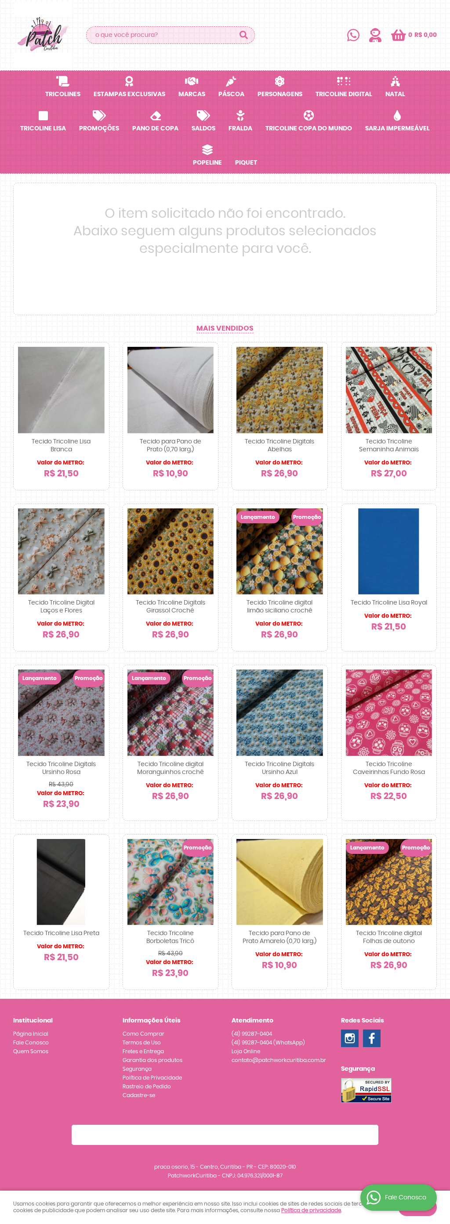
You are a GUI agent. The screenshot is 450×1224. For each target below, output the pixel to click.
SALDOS (203, 129)
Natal (395, 94)
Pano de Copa (155, 129)
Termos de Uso (142, 1042)
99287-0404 (252, 1034)
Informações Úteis (152, 1021)
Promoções (99, 129)
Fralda (240, 129)
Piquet (246, 163)
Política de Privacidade (152, 1077)
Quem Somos (30, 1051)
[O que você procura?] (244, 35)
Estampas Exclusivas (129, 94)
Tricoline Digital (344, 94)
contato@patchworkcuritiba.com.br (279, 1060)
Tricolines (62, 94)
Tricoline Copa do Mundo (308, 129)
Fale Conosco (31, 1042)
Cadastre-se (139, 1095)
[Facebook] (372, 1038)
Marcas (191, 94)
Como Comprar (143, 1034)
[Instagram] (350, 1038)
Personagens (280, 94)
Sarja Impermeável (397, 129)
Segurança (137, 1069)
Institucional (33, 1021)
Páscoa (231, 94)
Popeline (207, 163)
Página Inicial (30, 1034)
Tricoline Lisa (43, 129)
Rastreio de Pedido (147, 1086)
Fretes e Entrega (143, 1051)
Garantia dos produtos (152, 1060)
